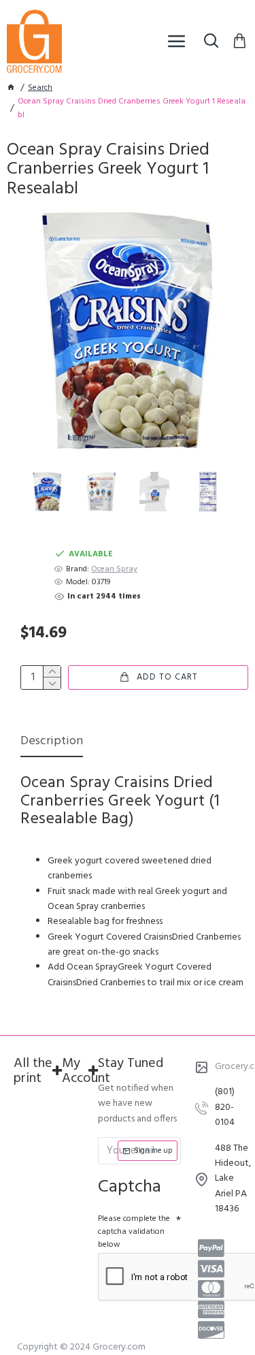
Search (40, 88)
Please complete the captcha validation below (134, 1232)
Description (51, 742)
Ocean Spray (114, 569)
